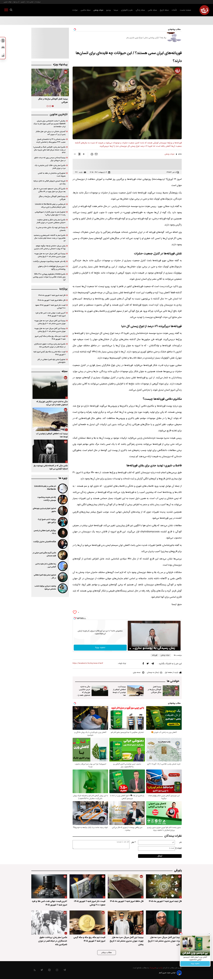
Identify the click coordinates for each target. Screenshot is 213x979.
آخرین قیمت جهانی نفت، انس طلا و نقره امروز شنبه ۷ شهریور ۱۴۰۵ (50, 314)
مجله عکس (152, 10)
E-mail (178, 848)
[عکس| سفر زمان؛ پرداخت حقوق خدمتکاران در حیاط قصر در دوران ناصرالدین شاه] (49, 922)
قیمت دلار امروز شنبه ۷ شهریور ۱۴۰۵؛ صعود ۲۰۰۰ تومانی (50, 306)
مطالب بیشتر (106, 952)
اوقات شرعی (7, 2)
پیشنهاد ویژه (60, 64)
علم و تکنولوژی (127, 10)
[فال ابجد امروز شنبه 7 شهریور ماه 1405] (164, 886)
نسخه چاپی (136, 672)
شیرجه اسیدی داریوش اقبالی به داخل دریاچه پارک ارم (49, 182)
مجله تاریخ (164, 10)
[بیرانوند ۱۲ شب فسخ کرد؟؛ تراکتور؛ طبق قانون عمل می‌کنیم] (62, 522)
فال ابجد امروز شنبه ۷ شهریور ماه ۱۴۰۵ (51, 295)
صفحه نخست (185, 10)
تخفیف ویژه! (195, 963)
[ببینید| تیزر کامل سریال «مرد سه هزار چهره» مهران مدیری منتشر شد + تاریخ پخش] (164, 922)
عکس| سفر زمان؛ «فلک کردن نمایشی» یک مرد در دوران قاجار (50, 167)
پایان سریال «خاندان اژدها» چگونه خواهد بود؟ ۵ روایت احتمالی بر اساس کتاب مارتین (49, 247)
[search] (11, 10)
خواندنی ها (173, 681)
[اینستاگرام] (57, 971)
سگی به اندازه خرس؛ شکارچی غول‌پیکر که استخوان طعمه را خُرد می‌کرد (84, 692)
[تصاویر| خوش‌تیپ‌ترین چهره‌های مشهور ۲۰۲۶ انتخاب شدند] (62, 511)
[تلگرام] (152, 664)
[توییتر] (147, 664)
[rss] (35, 970)
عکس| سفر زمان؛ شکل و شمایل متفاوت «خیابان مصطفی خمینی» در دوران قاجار (51, 221)
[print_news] (92, 155)
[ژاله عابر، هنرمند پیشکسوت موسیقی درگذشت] (62, 500)
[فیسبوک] (143, 664)
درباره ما (38, 2)
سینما (116, 10)
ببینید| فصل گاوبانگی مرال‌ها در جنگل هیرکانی (154, 689)
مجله (64, 371)
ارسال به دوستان (153, 672)
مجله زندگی (140, 10)
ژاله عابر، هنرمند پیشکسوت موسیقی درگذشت (49, 261)
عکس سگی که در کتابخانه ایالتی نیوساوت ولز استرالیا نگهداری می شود (51, 467)
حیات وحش (98, 10)
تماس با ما (30, 2)
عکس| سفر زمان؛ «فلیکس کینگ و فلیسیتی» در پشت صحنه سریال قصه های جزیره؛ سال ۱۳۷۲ (49, 150)
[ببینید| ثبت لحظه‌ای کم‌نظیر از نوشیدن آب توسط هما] (135, 690)
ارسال (160, 856)
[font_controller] (83, 154)
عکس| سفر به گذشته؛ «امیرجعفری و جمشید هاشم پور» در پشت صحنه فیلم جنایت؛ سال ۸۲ (49, 238)
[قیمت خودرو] (3, 48)
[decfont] (75, 154)
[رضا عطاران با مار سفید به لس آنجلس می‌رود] (62, 566)
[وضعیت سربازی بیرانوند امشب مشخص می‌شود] (62, 588)
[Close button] (209, 933)
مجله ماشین (85, 10)
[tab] (53, 106)
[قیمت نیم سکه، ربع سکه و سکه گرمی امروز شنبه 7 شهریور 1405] (87, 922)
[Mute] (133, 648)
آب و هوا (16, 2)
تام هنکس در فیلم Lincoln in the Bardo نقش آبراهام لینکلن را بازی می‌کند (50, 206)
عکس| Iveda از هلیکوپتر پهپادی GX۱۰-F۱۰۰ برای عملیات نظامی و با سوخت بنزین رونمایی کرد (49, 277)
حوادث (75, 10)
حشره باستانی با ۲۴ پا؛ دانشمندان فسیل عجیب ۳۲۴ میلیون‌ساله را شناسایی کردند (50, 141)
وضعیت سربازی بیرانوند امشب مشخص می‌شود (45, 588)
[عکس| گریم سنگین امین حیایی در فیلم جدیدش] (62, 555)
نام (180, 842)
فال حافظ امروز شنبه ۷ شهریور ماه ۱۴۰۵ (51, 300)
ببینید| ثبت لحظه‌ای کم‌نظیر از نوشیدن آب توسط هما (119, 691)
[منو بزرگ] (6, 10)
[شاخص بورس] (3, 55)
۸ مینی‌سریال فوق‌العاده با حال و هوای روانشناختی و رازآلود (51, 268)
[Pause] (130, 648)
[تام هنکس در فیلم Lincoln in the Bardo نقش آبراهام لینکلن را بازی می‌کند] (62, 488)
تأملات (174, 10)
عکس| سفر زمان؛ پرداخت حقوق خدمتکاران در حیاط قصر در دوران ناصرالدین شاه (49, 345)
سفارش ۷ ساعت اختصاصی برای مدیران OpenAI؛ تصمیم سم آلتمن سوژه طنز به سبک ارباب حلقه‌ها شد (49, 124)
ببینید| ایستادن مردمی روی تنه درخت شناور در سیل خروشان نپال (49, 159)
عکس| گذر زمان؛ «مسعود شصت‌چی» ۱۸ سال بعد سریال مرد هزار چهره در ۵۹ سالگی (49, 190)
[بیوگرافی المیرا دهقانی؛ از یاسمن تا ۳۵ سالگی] (62, 533)
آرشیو (23, 2)
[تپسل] (74, 618)
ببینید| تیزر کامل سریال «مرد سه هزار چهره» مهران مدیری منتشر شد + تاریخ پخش (49, 255)
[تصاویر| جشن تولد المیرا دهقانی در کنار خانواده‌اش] (62, 577)
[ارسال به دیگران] (96, 155)
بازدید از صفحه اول (171, 672)
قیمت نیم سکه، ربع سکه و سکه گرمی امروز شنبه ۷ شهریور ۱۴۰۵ (50, 338)
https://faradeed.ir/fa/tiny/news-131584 (88, 663)
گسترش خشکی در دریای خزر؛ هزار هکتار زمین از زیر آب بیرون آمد (50, 133)
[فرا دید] (204, 10)
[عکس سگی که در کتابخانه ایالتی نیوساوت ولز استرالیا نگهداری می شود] (50, 451)
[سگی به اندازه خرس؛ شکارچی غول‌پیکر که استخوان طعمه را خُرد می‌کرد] (100, 690)
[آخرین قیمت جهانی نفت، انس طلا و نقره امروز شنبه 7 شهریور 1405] (49, 886)
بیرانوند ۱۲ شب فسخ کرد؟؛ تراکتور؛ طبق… (47, 521)
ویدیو (108, 10)
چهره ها (63, 478)
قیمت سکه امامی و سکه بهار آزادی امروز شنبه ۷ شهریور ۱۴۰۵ (49, 353)
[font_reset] (79, 154)
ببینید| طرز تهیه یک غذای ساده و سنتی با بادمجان (50, 229)
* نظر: (133, 842)
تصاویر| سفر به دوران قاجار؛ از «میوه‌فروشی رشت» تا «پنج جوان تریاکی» (50, 213)
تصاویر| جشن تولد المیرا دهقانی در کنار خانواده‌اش (51, 361)
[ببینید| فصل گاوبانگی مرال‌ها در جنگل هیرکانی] (171, 690)
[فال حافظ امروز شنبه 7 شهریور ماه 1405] (125, 886)
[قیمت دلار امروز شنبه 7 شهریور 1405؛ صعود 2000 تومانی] (87, 886)
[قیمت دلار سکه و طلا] (3, 41)
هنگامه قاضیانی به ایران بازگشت (44, 541)
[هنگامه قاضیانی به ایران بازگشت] (62, 544)
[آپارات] (49, 971)
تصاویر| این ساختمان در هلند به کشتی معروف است (51, 174)
